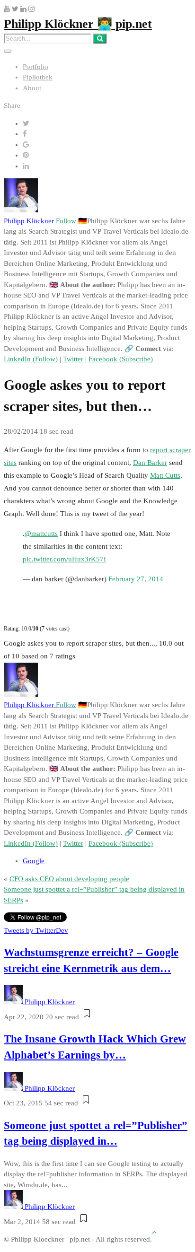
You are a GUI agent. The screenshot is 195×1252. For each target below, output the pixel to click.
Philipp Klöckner (40, 221)
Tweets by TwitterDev (36, 930)
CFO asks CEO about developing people (69, 879)
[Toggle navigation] (7, 51)
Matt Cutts (165, 475)
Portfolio (35, 66)
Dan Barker (150, 462)
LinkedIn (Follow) (31, 359)
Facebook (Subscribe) (121, 359)
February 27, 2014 (135, 579)
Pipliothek (38, 77)
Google (33, 861)
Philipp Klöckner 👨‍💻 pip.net (78, 24)
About (32, 88)
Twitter (73, 359)
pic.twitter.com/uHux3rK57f (64, 559)
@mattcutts (41, 533)
